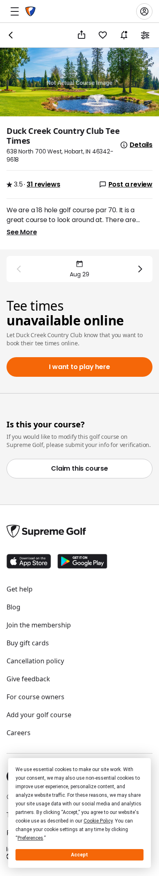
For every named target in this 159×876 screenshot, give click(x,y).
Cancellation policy (35, 661)
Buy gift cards (28, 643)
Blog (13, 607)
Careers (19, 733)
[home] (30, 11)
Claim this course (79, 468)
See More (22, 232)
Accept (79, 855)
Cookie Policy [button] (98, 821)
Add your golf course (39, 715)
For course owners (35, 697)
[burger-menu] (15, 11)
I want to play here (79, 366)
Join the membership (39, 625)
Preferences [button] (30, 838)
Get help (20, 589)
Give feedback (28, 679)
